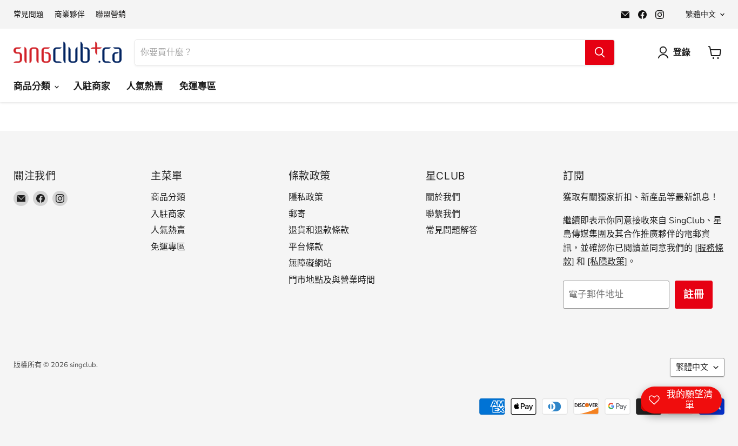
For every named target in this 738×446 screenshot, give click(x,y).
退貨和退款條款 (319, 230)
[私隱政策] (607, 262)
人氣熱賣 (144, 86)
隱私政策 (306, 197)
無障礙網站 (310, 263)
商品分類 (33, 86)
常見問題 (29, 14)
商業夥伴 (70, 14)
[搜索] (599, 52)
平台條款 (306, 247)
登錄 (681, 52)
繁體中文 (701, 14)
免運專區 (197, 86)
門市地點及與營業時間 (332, 280)
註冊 (693, 295)
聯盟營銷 (111, 14)
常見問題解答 (452, 230)
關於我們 (443, 197)
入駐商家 (91, 86)
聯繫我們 (443, 214)
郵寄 (297, 214)
